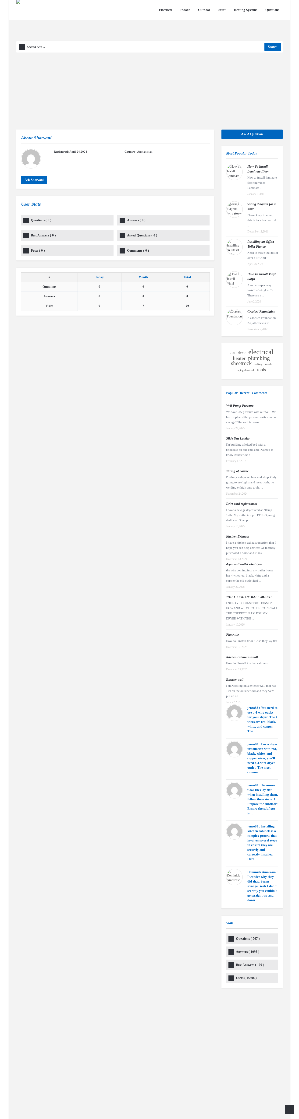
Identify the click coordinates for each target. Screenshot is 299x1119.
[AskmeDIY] (48, 20)
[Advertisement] (149, 87)
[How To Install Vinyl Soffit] (234, 279)
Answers (136, 220)
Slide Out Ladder (237, 438)
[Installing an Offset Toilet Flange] (234, 247)
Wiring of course (237, 471)
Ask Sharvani (34, 180)
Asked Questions (142, 235)
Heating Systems (245, 10)
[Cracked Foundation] (234, 317)
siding (258, 364)
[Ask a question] (289, 1109)
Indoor (185, 10)
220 (232, 353)
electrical (260, 351)
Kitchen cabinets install (242, 657)
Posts (38, 250)
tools (261, 369)
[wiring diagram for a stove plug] (234, 209)
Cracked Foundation (261, 311)
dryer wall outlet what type (244, 564)
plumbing (259, 358)
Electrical (165, 10)
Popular (232, 393)
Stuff (222, 10)
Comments (138, 250)
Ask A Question (252, 134)
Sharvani (43, 137)
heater (239, 358)
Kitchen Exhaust (237, 536)
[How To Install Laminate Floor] (234, 171)
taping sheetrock (246, 370)
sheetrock (241, 363)
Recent (244, 393)
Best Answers (43, 235)
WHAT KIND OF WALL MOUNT (249, 597)
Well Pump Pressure (239, 406)
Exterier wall (234, 679)
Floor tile (232, 635)
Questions (272, 10)
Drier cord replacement (241, 504)
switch (268, 364)
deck (242, 353)
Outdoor (204, 10)
